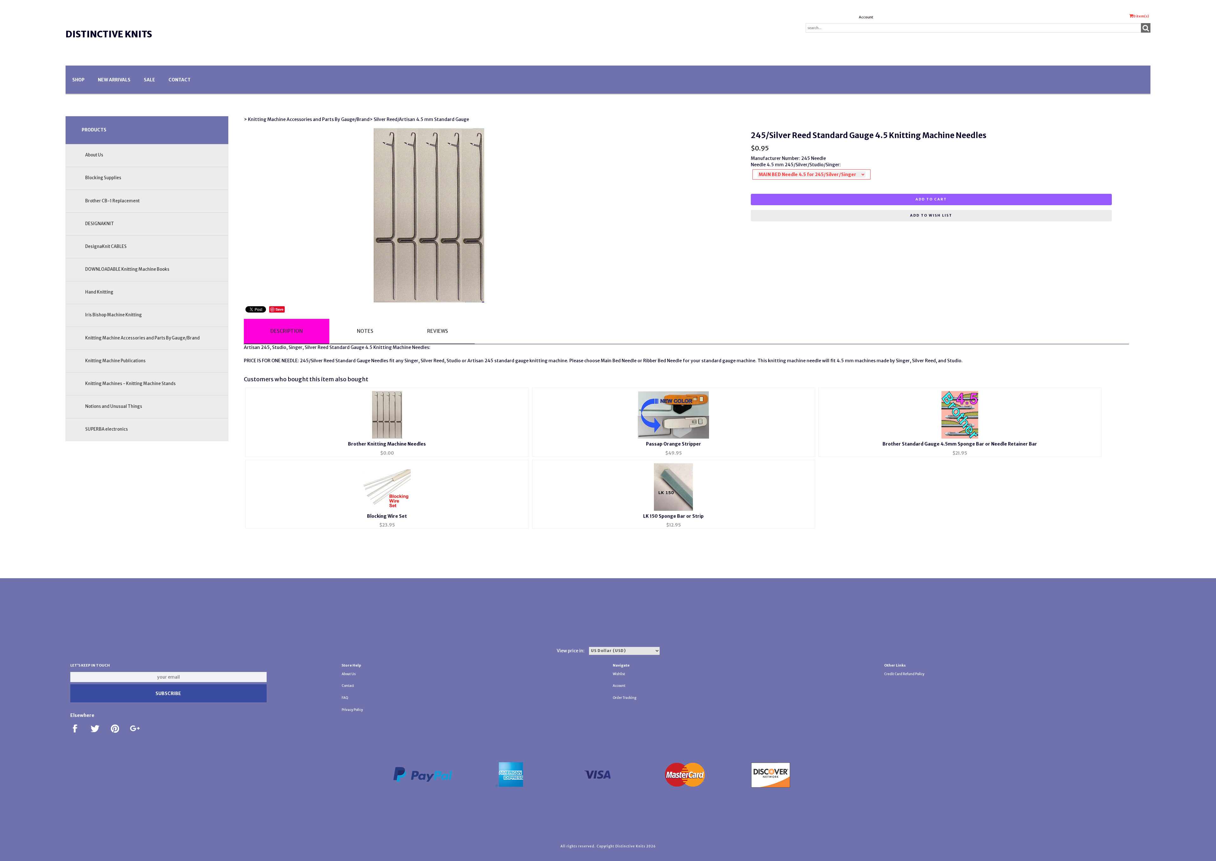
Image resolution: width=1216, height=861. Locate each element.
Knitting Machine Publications (115, 361)
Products (94, 130)
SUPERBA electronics (106, 429)
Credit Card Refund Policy (904, 674)
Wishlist (619, 674)
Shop (78, 80)
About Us (94, 155)
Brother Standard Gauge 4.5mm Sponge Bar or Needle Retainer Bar (960, 444)
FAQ (345, 698)
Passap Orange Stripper (673, 444)
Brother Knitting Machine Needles (387, 444)
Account (866, 17)
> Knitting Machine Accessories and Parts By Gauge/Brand (307, 119)
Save (279, 309)
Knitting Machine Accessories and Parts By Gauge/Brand (142, 338)
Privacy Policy (352, 710)
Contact (179, 80)
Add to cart (931, 199)
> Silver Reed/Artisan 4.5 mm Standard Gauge (419, 119)
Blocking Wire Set (387, 516)
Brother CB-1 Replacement (112, 201)
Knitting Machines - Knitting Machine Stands (130, 383)
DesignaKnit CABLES (106, 246)
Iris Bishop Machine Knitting (113, 315)
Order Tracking (624, 698)
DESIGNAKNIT (99, 223)
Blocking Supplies (103, 177)
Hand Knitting (99, 292)
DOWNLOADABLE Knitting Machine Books (127, 269)
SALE (149, 80)
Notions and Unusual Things (113, 406)
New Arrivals (114, 80)
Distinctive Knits (109, 34)
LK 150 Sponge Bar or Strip (673, 516)
